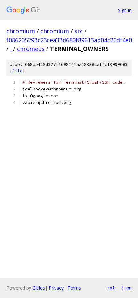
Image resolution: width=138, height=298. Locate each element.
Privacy (56, 288)
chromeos (31, 48)
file (17, 71)
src (78, 31)
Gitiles (38, 288)
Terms (74, 288)
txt (111, 288)
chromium (20, 31)
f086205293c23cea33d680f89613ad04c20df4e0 (69, 40)
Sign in (125, 10)
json (126, 288)
